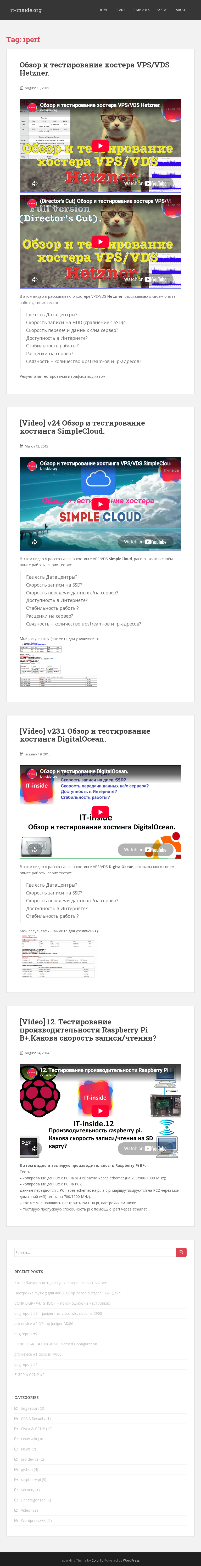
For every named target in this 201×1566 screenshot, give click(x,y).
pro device (29, 1459)
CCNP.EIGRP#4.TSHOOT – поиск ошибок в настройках (62, 1303)
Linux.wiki (29, 1438)
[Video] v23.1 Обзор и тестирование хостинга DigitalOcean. (85, 735)
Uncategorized (33, 1500)
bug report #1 (26, 1364)
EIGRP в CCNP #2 (29, 1374)
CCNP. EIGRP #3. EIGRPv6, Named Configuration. (56, 1343)
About (181, 10)
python (27, 1469)
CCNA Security (33, 1418)
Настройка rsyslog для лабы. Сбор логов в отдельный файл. (67, 1292)
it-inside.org (26, 10)
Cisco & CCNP (33, 1428)
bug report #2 (26, 1333)
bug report (30, 1408)
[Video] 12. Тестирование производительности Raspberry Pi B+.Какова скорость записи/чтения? (88, 1030)
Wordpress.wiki (33, 1520)
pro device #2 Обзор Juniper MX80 (43, 1323)
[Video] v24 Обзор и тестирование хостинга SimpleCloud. (82, 427)
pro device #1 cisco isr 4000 (38, 1354)
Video (25, 1510)
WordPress (131, 1560)
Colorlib (98, 1560)
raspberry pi (31, 1479)
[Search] (181, 1252)
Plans (120, 10)
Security (27, 1489)
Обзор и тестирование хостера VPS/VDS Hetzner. (95, 69)
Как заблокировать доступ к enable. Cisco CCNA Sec (60, 1282)
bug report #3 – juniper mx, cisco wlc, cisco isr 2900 (58, 1313)
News (26, 1449)
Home (103, 10)
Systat (162, 10)
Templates (141, 10)
